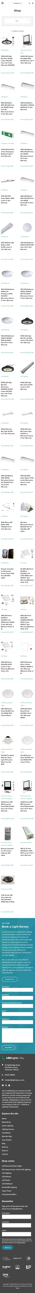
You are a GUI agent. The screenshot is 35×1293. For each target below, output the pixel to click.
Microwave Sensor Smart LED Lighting (16, 1169)
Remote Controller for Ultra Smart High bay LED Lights (7, 851)
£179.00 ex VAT (27, 819)
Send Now (8, 1047)
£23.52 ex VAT (7, 632)
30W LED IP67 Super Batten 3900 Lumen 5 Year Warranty (7, 199)
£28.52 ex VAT (26, 586)
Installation (6, 1133)
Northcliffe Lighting (9, 1187)
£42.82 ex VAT (7, 213)
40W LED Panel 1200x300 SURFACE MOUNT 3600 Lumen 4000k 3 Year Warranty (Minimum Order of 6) (27, 622)
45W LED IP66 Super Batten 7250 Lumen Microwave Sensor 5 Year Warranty (27, 480)
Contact (5, 1154)
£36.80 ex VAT (26, 306)
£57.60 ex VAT (7, 306)
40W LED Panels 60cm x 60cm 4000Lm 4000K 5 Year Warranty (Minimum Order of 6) (26, 667)
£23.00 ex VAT (7, 679)
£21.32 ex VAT (26, 865)
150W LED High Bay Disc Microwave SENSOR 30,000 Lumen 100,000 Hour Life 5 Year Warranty (7, 389)
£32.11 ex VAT (7, 259)
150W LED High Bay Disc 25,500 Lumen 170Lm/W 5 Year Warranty (26, 339)
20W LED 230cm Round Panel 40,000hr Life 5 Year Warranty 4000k (26, 713)
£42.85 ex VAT (26, 120)
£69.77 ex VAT (7, 539)
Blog (3, 1143)
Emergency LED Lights (7, 143)
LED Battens (4, 97)
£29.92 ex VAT (7, 353)
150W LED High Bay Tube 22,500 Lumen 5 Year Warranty (26, 385)
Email (4, 1011)
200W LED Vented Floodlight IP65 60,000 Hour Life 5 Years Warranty (27, 59)
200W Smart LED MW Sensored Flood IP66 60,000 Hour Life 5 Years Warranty (27, 806)
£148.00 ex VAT (7, 819)
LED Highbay (6, 1173)
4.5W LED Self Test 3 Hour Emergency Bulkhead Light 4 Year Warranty (7, 152)
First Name (6, 987)
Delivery (5, 1147)
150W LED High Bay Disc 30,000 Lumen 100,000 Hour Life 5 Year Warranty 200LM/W (7, 60)
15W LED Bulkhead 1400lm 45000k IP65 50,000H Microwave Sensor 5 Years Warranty (26, 293)
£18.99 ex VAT (7, 725)
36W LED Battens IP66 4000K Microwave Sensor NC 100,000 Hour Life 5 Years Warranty (7, 481)
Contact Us (9, 979)
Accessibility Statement (14, 1286)
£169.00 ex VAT (27, 73)
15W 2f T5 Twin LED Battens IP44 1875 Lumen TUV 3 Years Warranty (27, 851)
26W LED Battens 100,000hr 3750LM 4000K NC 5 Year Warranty (27, 106)
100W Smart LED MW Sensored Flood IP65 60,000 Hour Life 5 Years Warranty (7, 806)
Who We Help (7, 1136)
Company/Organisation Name (12, 1003)
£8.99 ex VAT (26, 772)
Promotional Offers (26, 842)
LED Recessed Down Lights (12, 1166)
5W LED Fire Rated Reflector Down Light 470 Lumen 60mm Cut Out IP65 (7, 759)
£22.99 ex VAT (26, 259)
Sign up (7, 1247)
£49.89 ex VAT (26, 632)
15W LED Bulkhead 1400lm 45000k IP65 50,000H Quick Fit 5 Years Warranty (7, 340)
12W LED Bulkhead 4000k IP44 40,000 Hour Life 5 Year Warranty (27, 246)
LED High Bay (5, 50)
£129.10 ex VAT (7, 73)
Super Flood (6, 1191)
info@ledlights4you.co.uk (14, 1080)
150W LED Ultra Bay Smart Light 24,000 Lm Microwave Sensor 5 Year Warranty (26, 433)
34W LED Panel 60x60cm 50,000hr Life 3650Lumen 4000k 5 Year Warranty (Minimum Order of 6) (7, 622)
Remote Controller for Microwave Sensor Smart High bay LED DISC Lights (7, 573)
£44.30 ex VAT (26, 539)
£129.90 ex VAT (27, 353)
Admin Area (17, 1284)
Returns (5, 1150)
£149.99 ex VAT (27, 399)
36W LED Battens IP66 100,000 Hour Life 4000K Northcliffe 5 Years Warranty (27, 200)
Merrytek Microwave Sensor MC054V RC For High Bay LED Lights (26, 526)
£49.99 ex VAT (7, 586)
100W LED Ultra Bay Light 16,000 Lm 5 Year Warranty (8, 431)
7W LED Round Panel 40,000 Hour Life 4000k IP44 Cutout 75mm (27, 758)
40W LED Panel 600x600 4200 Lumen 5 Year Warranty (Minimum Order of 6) (7, 666)
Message (5, 1027)
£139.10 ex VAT (7, 399)
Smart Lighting (7, 1126)
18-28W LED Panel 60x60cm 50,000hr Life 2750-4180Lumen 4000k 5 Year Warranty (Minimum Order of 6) (27, 575)
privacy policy (21, 1242)
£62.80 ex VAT (7, 492)
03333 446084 (10, 1075)
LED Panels (23, 563)
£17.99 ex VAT (7, 166)
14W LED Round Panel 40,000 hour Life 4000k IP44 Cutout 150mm (7, 712)
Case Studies (7, 1140)
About (4, 1118)
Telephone (6, 1019)
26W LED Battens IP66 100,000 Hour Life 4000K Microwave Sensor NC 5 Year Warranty (27, 155)
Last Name (5, 995)
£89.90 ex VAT (26, 446)
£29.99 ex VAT (7, 865)
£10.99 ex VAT (7, 772)
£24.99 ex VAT (26, 725)
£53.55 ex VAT (26, 166)
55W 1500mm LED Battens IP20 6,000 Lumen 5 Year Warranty (7, 246)
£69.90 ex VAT (7, 446)
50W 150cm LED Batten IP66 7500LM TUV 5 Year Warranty (6, 525)
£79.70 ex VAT (26, 492)
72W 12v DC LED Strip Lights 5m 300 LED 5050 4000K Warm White (7, 898)
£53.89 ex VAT (26, 213)
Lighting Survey (8, 1129)
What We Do (6, 1122)
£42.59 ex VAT (7, 120)
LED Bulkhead (24, 236)
